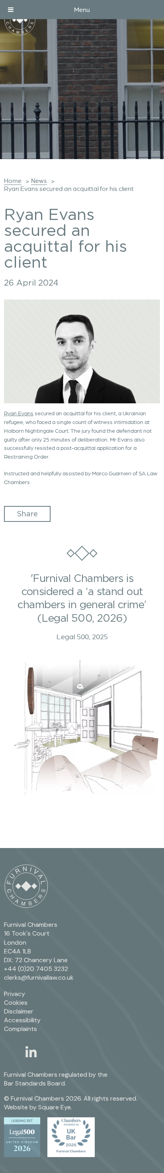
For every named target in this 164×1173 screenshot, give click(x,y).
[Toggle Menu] (10, 9)
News (39, 181)
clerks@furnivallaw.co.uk (39, 977)
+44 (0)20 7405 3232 (36, 969)
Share (27, 513)
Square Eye (54, 1107)
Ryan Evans (18, 413)
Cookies (15, 1002)
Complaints (20, 1029)
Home (12, 181)
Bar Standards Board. (35, 1083)
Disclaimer (18, 1011)
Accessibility (22, 1020)
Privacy (14, 994)
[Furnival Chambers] (20, 20)
